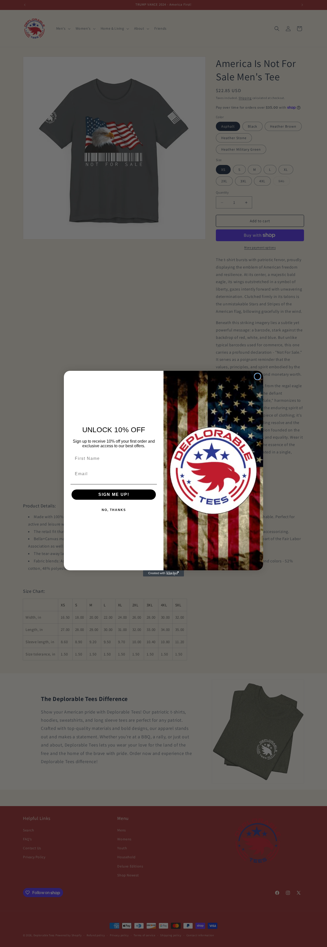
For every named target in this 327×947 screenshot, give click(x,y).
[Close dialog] (257, 376)
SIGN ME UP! (113, 494)
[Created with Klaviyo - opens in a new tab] (163, 573)
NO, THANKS (114, 510)
